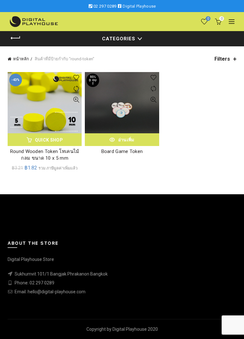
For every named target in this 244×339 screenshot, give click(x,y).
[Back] (16, 38)
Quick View (76, 99)
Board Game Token (122, 151)
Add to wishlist (76, 77)
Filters (222, 59)
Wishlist (208, 18)
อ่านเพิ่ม (126, 139)
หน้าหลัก (21, 58)
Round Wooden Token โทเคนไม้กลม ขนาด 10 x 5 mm (44, 155)
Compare (76, 88)
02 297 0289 (104, 6)
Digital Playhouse (139, 6)
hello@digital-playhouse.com (56, 291)
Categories (118, 39)
